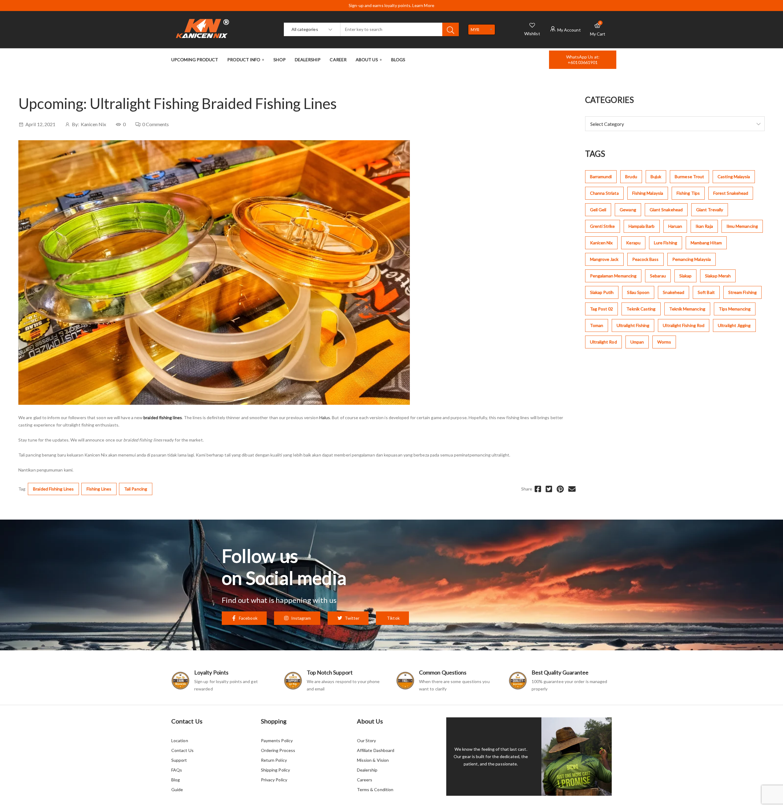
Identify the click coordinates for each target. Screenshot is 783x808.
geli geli (598, 209)
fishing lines (99, 488)
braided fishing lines (53, 488)
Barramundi (601, 176)
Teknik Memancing (687, 308)
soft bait (706, 292)
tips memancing (735, 308)
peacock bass (645, 259)
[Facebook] (538, 489)
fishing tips (688, 193)
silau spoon (638, 292)
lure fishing (665, 242)
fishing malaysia (647, 193)
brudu (631, 176)
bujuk (656, 176)
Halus (324, 417)
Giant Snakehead (666, 209)
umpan (637, 341)
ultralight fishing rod (683, 325)
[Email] (572, 489)
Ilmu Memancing (742, 226)
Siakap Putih (602, 292)
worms (664, 341)
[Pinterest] (560, 489)
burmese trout (689, 176)
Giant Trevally (709, 209)
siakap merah (718, 275)
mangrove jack (604, 259)
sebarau (658, 275)
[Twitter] (549, 489)
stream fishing (742, 292)
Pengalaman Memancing (613, 275)
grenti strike (602, 226)
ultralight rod (603, 341)
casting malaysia (734, 176)
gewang (628, 209)
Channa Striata (604, 193)
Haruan (675, 226)
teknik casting (640, 308)
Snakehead (673, 292)
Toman (596, 325)
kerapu (633, 242)
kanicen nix (601, 242)
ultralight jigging (734, 325)
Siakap (685, 275)
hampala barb (642, 226)
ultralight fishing (633, 325)
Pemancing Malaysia (691, 259)
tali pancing (135, 488)
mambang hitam (706, 242)
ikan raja (704, 226)
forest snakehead (730, 193)
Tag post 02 (601, 308)
